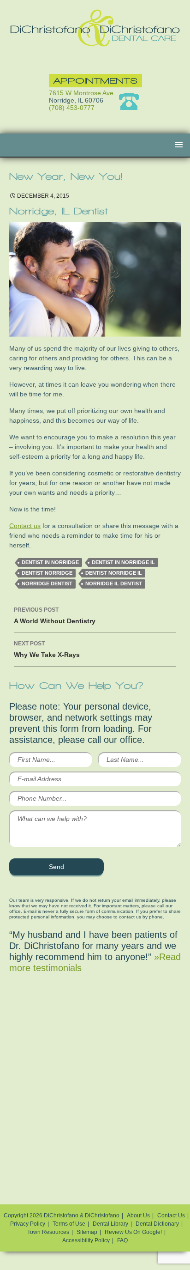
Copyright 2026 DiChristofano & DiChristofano (61, 1215)
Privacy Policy (27, 1224)
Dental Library (110, 1224)
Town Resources (48, 1232)
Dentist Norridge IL (113, 573)
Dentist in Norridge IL (123, 562)
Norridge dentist (47, 583)
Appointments (95, 80)
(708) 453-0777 (72, 107)
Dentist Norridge (47, 573)
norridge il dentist (113, 583)
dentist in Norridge (50, 562)
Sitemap (87, 1232)
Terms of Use (69, 1224)
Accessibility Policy (86, 1240)
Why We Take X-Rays (47, 649)
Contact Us (171, 1215)
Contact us (25, 525)
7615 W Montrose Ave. (82, 93)
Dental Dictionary (157, 1224)
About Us (138, 1215)
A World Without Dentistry (54, 616)
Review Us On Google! (133, 1232)
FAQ (122, 1240)
